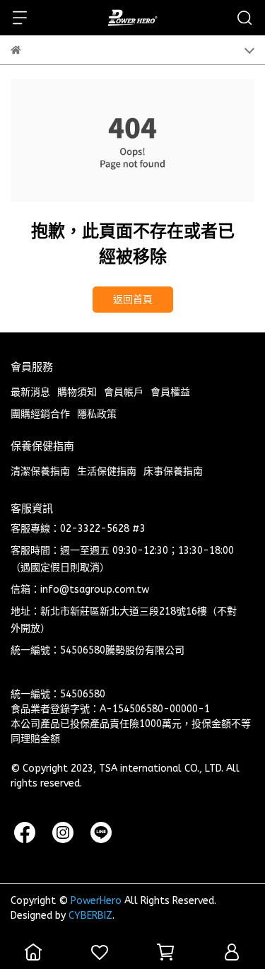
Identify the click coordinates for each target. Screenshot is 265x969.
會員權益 (170, 392)
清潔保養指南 (40, 471)
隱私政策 (97, 414)
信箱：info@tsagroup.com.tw (80, 590)
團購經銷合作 (40, 414)
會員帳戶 (123, 392)
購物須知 (77, 392)
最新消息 (30, 392)
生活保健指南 (106, 471)
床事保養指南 (173, 471)
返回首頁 (133, 300)
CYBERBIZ (90, 916)
